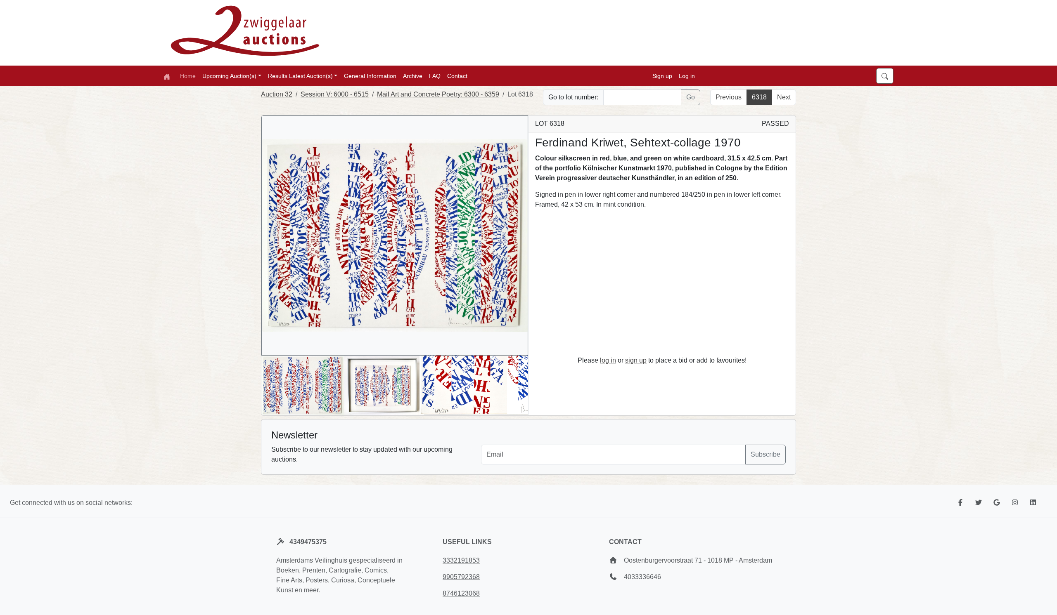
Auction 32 (276, 94)
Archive (412, 76)
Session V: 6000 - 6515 (335, 94)
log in (608, 360)
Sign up (662, 76)
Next (784, 97)
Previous (729, 97)
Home (188, 76)
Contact (457, 76)
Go (690, 97)
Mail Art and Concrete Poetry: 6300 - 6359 (438, 94)
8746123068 (461, 593)
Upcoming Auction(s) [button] (229, 76)
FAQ (435, 76)
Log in (687, 76)
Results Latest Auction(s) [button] (300, 76)
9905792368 (461, 576)
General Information (370, 76)
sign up (636, 360)
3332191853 (461, 560)
